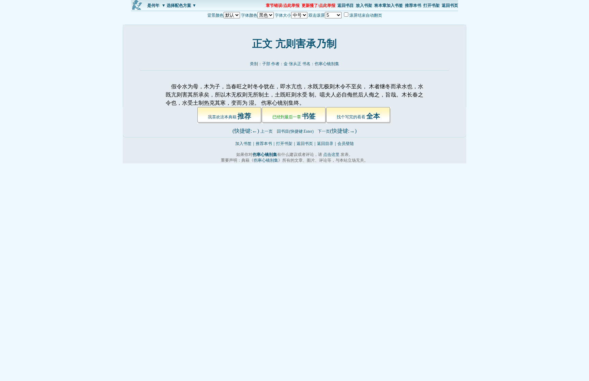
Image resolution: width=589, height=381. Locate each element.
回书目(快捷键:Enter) (295, 131)
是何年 (153, 5)
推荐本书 (413, 5)
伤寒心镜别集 (327, 63)
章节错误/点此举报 (283, 5)
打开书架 (431, 5)
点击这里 (331, 154)
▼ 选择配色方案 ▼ (179, 5)
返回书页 (450, 5)
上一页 (266, 131)
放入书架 (364, 5)
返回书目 (345, 5)
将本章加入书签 (388, 5)
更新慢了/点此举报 (318, 5)
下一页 (324, 131)
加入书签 (243, 143)
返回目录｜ (327, 143)
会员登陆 (345, 143)
